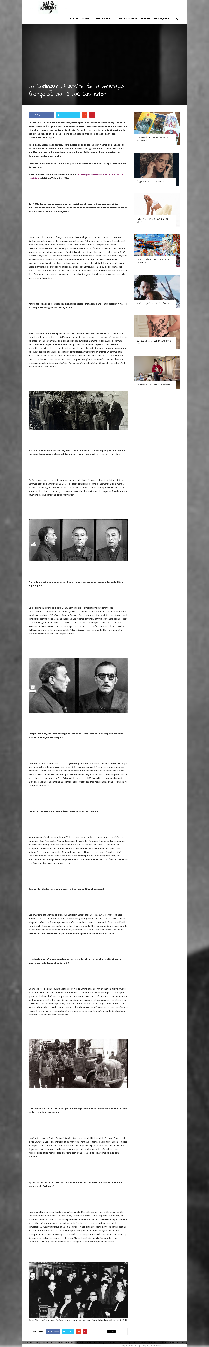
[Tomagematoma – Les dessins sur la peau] (157, 332)
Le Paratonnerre (79, 18)
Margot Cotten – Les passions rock (153, 181)
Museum (145, 18)
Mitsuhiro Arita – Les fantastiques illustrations (152, 139)
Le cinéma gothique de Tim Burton (153, 303)
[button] (177, 19)
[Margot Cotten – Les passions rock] (157, 169)
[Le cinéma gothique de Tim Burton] (157, 291)
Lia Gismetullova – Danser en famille (153, 384)
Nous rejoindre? (163, 18)
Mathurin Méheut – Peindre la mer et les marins (153, 261)
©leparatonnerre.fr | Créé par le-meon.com (141, 1345)
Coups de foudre (102, 18)
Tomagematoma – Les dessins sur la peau (154, 342)
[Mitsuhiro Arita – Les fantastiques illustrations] (157, 128)
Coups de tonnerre (126, 18)
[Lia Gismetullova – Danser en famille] (157, 372)
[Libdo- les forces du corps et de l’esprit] (157, 210)
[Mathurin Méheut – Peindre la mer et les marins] (157, 250)
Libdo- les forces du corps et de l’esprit (152, 220)
